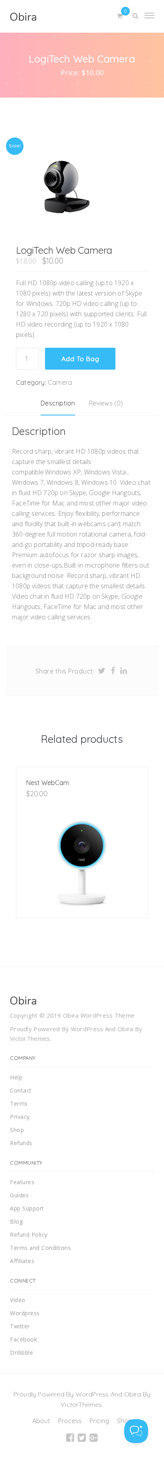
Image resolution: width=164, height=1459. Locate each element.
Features (22, 1182)
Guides (19, 1195)
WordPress (87, 1029)
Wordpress (25, 1313)
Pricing (99, 1421)
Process (70, 1421)
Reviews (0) (106, 403)
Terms (19, 1103)
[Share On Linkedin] (123, 671)
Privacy (20, 1116)
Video (17, 1300)
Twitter (20, 1326)
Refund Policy (29, 1234)
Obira (125, 1029)
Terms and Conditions (40, 1247)
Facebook (23, 1339)
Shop (17, 1130)
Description (58, 403)
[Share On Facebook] (113, 671)
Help (16, 1077)
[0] (120, 16)
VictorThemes (30, 1038)
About (41, 1421)
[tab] (58, 403)
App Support (27, 1208)
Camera (60, 382)
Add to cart (52, 906)
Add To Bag (80, 358)
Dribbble (21, 1352)
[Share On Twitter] (102, 671)
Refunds (21, 1143)
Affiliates (22, 1261)
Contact (21, 1090)
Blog (16, 1221)
